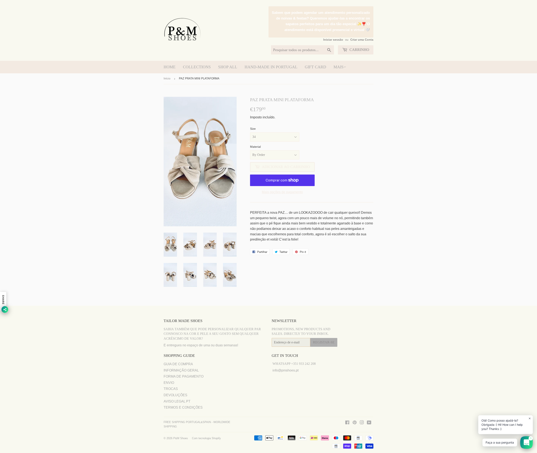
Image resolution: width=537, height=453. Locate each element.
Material (255, 146)
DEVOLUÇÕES (175, 395)
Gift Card (315, 67)
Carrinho (358, 50)
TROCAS (171, 389)
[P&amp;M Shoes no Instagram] (362, 423)
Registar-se (324, 342)
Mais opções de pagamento (282, 192)
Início (167, 78)
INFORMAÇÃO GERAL (181, 370)
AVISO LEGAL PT (177, 401)
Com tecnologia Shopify (206, 438)
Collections (197, 67)
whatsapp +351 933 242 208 (294, 363)
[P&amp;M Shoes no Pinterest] (354, 423)
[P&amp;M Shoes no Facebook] (347, 423)
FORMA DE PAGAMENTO (183, 376)
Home (170, 67)
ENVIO (169, 382)
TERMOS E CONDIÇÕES (183, 407)
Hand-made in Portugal (271, 67)
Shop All (227, 67)
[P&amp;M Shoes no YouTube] (369, 423)
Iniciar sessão (333, 39)
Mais (339, 67)
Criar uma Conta (361, 39)
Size (253, 128)
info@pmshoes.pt (285, 370)
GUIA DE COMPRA (178, 364)
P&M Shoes (180, 438)
